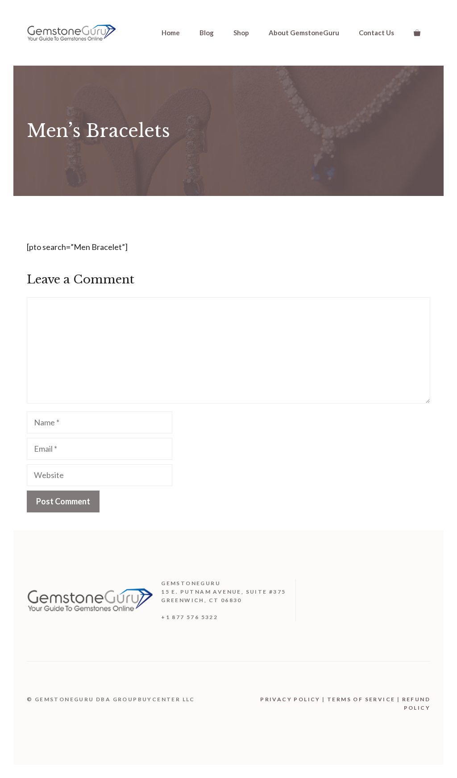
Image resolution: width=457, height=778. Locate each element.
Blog (206, 33)
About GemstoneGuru (304, 33)
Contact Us (376, 33)
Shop (241, 33)
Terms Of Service (361, 699)
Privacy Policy (290, 699)
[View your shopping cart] (417, 32)
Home (171, 33)
